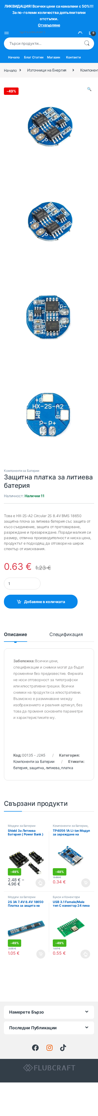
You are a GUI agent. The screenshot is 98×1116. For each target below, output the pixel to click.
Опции (39, 882)
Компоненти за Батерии (21, 471)
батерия (20, 767)
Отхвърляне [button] (49, 25)
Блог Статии (33, 57)
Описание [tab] (15, 634)
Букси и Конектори (66, 897)
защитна (36, 767)
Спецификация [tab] (66, 634)
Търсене (86, 43)
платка (67, 767)
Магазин (53, 57)
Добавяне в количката (44, 601)
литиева (53, 767)
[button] (89, 89)
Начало (13, 57)
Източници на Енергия (46, 70)
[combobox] (41, 43)
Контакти (73, 57)
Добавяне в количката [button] (81, 882)
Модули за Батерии (22, 826)
